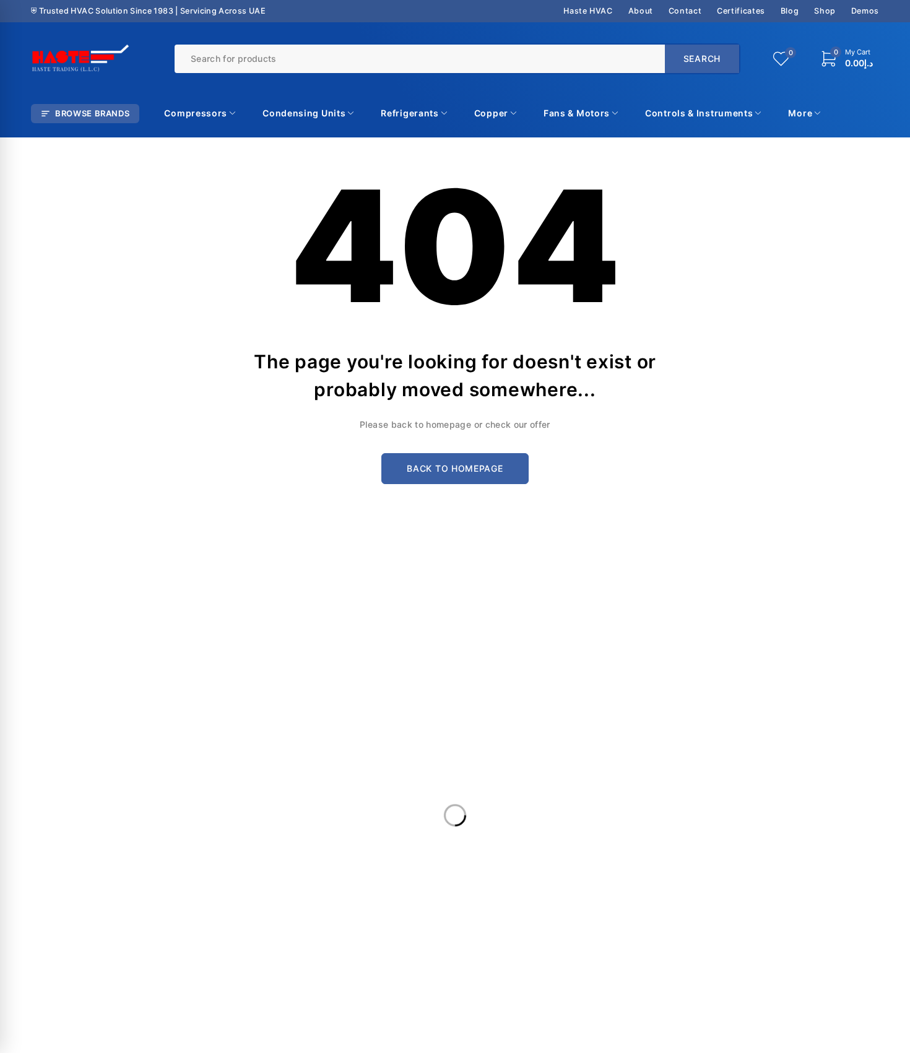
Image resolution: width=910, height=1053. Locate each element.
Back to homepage (455, 468)
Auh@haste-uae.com (726, 723)
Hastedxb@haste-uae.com (305, 728)
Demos (865, 10)
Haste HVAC (587, 10)
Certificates (741, 10)
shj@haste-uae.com (507, 723)
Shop (825, 10)
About (640, 10)
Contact (685, 10)
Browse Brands (92, 113)
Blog (790, 10)
